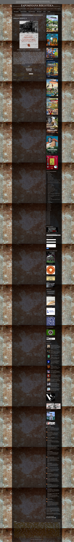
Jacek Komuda (24, 530)
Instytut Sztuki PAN (31, 537)
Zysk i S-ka (18, 527)
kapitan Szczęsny (49, 527)
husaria (40, 536)
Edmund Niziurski (27, 536)
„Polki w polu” (49, 175)
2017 (48, 220)
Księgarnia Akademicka (34, 531)
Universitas (57, 530)
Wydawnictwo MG (58, 529)
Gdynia (41, 533)
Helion (15, 535)
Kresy (56, 524)
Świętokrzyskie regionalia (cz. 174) (55, 360)
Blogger (42, 539)
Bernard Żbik (47, 532)
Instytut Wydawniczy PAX (43, 537)
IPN (58, 528)
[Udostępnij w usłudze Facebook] (31, 73)
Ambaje (25, 533)
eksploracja (30, 535)
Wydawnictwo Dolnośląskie (49, 528)
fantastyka (32, 528)
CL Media (35, 533)
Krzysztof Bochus (45, 534)
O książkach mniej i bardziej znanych (52, 478)
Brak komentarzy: (25, 73)
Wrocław (59, 526)
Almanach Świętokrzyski (44, 535)
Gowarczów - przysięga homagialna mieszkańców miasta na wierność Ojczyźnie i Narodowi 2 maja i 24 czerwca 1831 (53, 446)
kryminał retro (37, 522)
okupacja (39, 532)
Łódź (25, 529)
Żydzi (47, 529)
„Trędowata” (49, 201)
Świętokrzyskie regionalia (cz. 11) (20, 18)
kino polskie (47, 533)
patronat (31, 524)
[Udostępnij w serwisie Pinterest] (32, 73)
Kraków (28, 524)
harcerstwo (47, 530)
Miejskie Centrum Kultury (50, 499)
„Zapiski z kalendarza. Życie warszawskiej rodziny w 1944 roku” (55, 345)
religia (34, 524)
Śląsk (28, 529)
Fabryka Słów (32, 529)
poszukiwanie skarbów (49, 531)
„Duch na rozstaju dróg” (51, 196)
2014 (48, 223)
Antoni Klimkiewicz (49, 469)
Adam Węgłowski (43, 532)
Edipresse (22, 536)
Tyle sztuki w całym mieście (51, 437)
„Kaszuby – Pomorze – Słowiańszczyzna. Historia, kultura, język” (55, 356)
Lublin (44, 533)
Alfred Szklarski (39, 535)
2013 (48, 224)
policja (23, 529)
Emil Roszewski (25, 532)
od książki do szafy (49, 501)
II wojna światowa (55, 522)
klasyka (24, 525)
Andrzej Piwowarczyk (56, 535)
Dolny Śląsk (40, 528)
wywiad (49, 526)
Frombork (21, 534)
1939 (56, 533)
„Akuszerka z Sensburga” (51, 185)
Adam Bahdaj (43, 536)
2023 (48, 213)
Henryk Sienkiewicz (32, 536)
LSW (51, 534)
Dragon (15, 536)
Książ (49, 534)
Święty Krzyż (22, 533)
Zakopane (33, 532)
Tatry (39, 531)
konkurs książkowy (43, 529)
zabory (50, 530)
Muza (54, 532)
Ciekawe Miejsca (36, 523)
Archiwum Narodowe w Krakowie (54, 536)
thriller (25, 531)
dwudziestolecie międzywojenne (40, 530)
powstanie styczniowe (18, 529)
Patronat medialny (24, 11)
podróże (36, 528)
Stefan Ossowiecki (22, 535)
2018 (48, 219)
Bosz (58, 533)
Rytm (28, 532)
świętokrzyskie (29, 523)
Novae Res (56, 523)
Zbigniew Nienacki (27, 528)
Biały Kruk (31, 533)
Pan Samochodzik (24, 526)
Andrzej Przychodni (48, 536)
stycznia (49, 210)
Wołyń (30, 532)
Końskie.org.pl (49, 444)
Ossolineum (34, 530)
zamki (55, 525)
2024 (48, 212)
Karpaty (18, 535)
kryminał (21, 522)
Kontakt (49, 11)
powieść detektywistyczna (50, 525)
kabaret (44, 531)
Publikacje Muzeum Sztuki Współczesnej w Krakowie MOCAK (55, 383)
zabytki (42, 523)
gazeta (56, 526)
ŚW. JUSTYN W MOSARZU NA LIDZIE (51, 484)
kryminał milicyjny (28, 525)
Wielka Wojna (15, 533)
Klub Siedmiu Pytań (32, 11)
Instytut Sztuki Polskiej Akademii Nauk (37, 537)
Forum (44, 11)
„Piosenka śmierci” (50, 174)
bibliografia (27, 535)
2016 (48, 221)
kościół (50, 533)
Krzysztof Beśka (29, 531)
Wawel (21, 532)
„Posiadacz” (49, 192)
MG (58, 524)
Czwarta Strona (18, 526)
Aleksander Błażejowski (56, 531)
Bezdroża (19, 537)
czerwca (49, 204)
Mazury (44, 527)
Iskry (32, 526)
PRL (47, 522)
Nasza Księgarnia (29, 530)
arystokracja (52, 537)
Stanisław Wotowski (51, 529)
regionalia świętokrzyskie (49, 523)
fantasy (33, 535)
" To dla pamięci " (49, 488)
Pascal (58, 534)
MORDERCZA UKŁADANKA (50, 479)
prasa (46, 526)
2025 (48, 211)
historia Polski (27, 522)
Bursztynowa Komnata (16, 534)
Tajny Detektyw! (49, 473)
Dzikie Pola (16, 530)
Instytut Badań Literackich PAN (25, 537)
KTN (14, 526)
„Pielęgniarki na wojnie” (53, 370)
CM (50, 522)
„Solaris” (52, 365)
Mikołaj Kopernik (55, 534)
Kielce (41, 526)
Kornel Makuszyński (40, 534)
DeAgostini (38, 533)
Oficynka (44, 525)
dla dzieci (38, 526)
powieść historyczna (42, 524)
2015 (48, 222)
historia (15, 522)
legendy (55, 528)
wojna (32, 522)
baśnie (42, 531)
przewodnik (20, 525)
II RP (58, 525)
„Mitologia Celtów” (50, 198)
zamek (35, 526)
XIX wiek (22, 531)
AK (35, 535)
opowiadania (28, 526)
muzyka (36, 532)
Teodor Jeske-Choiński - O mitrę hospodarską (52, 432)
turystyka (40, 525)
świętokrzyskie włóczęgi (50, 427)
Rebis (27, 527)
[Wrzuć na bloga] (30, 73)
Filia (20, 537)
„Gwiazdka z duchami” (50, 184)
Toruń (56, 532)
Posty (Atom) (18, 79)
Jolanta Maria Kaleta (39, 527)
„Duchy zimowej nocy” (50, 191)
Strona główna (16, 11)
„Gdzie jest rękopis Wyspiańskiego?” (55, 378)
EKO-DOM (51, 532)
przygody (23, 523)
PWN (14, 527)
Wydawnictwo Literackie (35, 525)
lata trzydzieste (52, 524)
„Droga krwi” (49, 197)
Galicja (20, 530)
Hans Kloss (25, 534)
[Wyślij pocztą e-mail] (29, 73)
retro (14, 523)
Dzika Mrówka (18, 536)
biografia (47, 524)
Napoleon (54, 530)
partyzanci (53, 533)
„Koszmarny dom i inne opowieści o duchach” (53, 181)
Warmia (44, 528)
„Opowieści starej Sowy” (50, 489)
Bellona (53, 526)
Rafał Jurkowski (48, 537)
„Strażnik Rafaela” (50, 202)
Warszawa (42, 522)
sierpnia (49, 173)
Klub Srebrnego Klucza (33, 534)
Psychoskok (22, 528)
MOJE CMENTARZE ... (50, 451)
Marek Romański (23, 527)
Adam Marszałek (33, 527)
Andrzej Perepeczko (50, 535)
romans (53, 527)
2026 (48, 172)
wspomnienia (15, 525)
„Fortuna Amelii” (50, 176)
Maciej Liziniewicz (37, 529)
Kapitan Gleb (36, 536)
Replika (19, 523)
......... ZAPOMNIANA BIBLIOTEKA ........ (36, 6)
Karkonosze (28, 534)
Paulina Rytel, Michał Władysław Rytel (51, 452)
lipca (48, 203)
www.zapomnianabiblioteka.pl (50, 508)
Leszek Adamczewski (16, 532)
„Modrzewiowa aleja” (53, 374)
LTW (37, 524)
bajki (19, 533)
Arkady (28, 533)
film (44, 526)
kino (29, 527)
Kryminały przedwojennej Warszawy (19, 524)
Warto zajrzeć (39, 11)
